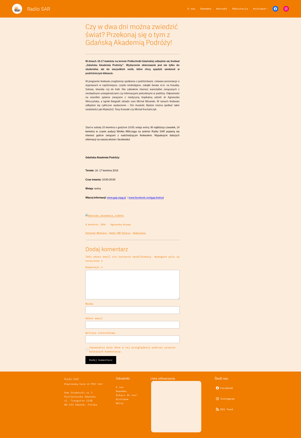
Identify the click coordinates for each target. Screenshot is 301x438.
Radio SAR (38, 8)
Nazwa (89, 303)
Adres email (94, 318)
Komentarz (94, 267)
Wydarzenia (139, 233)
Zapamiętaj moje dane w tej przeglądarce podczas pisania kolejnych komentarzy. (132, 349)
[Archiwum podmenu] (267, 9)
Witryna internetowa (100, 332)
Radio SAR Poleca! (120, 233)
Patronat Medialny (96, 233)
